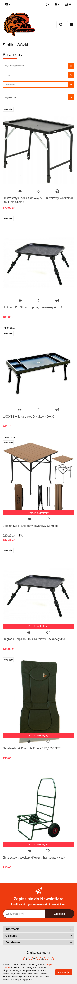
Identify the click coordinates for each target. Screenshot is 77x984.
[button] (68, 4)
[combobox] (38, 75)
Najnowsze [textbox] (10, 97)
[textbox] (35, 75)
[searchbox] (36, 84)
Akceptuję (63, 972)
